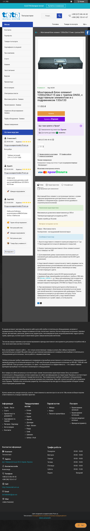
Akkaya (51, 408)
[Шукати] (59, 15)
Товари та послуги (71, 24)
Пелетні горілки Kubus (57, 414)
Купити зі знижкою (56, 6)
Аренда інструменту (79, 423)
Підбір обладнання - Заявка (14, 119)
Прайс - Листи (9, 408)
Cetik (28, 432)
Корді (29, 428)
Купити (51, 113)
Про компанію (9, 53)
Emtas (29, 410)
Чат (82, 525)
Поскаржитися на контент (40, 516)
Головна (55, 24)
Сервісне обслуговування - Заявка (14, 112)
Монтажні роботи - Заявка (13, 99)
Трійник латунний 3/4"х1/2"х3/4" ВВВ (14, 156)
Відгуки (7, 76)
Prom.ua (55, 514)
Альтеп (29, 419)
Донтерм (30, 422)
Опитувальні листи (11, 93)
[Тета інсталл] (11, 16)
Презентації (8, 82)
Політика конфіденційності (58, 516)
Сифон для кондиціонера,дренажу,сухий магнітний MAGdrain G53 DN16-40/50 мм (18, 181)
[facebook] (38, 303)
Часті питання (9, 70)
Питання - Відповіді (11, 424)
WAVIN (48, 278)
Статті (6, 59)
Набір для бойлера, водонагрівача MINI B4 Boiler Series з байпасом (17, 213)
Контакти (7, 30)
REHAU (42, 278)
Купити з (47, 119)
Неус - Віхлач (31, 425)
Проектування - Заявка (12, 105)
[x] (41, 303)
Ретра (29, 413)
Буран (29, 416)
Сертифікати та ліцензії (12, 47)
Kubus (51, 411)
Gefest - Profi (31, 438)
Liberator (30, 435)
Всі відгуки (9, 252)
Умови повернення (11, 124)
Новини (7, 64)
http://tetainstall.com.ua (10, 487)
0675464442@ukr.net (9, 495)
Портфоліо (8, 36)
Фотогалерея (9, 88)
